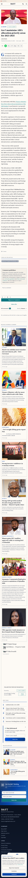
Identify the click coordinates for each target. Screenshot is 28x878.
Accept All (14, 874)
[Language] (23, 4)
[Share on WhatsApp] (5, 46)
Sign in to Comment (14, 300)
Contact (3, 835)
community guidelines (9, 279)
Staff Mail (3, 837)
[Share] (18, 46)
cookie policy (20, 864)
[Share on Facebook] (12, 46)
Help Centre (4, 831)
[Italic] (5, 297)
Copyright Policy (5, 854)
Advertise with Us (5, 833)
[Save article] (21, 46)
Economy (3, 26)
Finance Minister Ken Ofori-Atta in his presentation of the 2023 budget (13, 104)
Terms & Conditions (6, 843)
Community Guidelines (6, 849)
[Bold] (2, 297)
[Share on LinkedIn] (15, 46)
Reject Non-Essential (14, 868)
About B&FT (4, 829)
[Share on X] (8, 46)
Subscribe (14, 304)
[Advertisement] (14, 669)
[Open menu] (2, 4)
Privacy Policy (4, 845)
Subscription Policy (5, 852)
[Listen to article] (2, 46)
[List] (10, 297)
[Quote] (7, 297)
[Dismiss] (25, 727)
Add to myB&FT (12, 26)
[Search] (25, 4)
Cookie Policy (4, 847)
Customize (14, 871)
